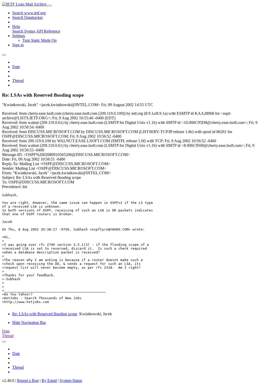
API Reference (48, 31)
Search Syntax (23, 31)
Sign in (18, 45)
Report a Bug (28, 380)
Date (16, 67)
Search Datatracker (27, 17)
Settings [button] (18, 36)
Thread (18, 80)
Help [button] (16, 26)
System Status (71, 380)
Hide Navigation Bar (29, 322)
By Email (49, 380)
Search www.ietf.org (29, 13)
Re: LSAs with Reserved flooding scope (44, 314)
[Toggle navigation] (50, 5)
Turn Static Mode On (39, 40)
